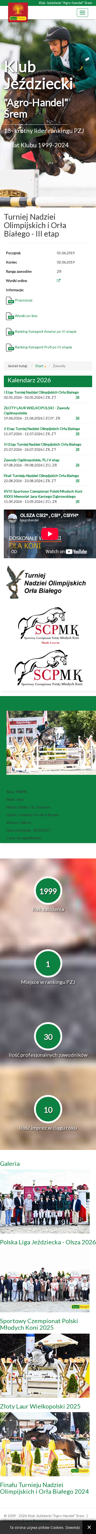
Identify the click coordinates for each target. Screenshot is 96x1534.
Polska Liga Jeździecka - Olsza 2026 (48, 1242)
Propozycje (24, 300)
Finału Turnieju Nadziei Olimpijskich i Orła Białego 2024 (44, 1488)
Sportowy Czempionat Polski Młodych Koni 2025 (39, 1324)
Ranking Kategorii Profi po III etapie (44, 347)
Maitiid (16, 783)
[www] (77, 397)
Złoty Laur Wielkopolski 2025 (40, 1406)
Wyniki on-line (26, 316)
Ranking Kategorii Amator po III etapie (46, 331)
